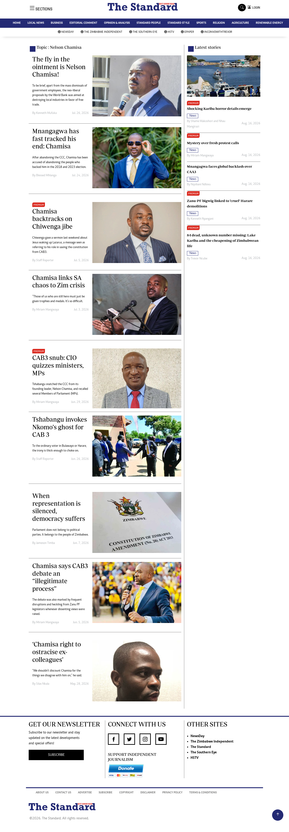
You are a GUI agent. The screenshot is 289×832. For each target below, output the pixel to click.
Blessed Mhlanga (46, 175)
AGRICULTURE (240, 23)
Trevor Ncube (199, 258)
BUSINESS (57, 23)
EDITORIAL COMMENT (83, 23)
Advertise (85, 792)
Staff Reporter (45, 260)
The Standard (201, 747)
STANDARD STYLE (179, 23)
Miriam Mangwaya (47, 309)
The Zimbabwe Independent (103, 32)
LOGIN (255, 7)
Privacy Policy (172, 792)
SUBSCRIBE (56, 755)
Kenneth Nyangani (202, 219)
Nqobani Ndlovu (201, 184)
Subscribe (105, 792)
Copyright (126, 792)
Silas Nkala (42, 684)
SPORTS (201, 23)
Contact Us (63, 792)
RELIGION (219, 23)
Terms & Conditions (203, 792)
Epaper (189, 32)
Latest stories (208, 47)
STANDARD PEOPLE (149, 23)
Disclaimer (148, 792)
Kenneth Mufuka (46, 113)
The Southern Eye (145, 32)
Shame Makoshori (202, 121)
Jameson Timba (45, 543)
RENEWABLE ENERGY (269, 23)
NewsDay (67, 32)
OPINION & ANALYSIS (117, 23)
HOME (17, 23)
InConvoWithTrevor (218, 32)
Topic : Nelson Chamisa (59, 47)
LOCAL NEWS (36, 23)
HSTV (171, 32)
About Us (42, 792)
